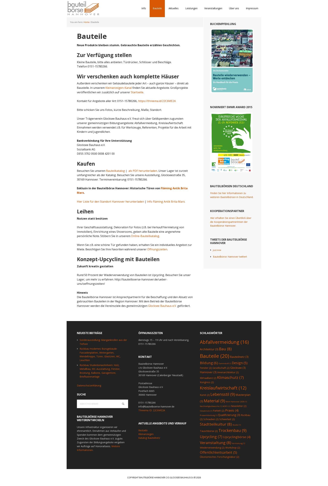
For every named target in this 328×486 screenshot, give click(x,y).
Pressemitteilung (208, 415)
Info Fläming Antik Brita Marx (166, 201)
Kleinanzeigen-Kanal (118, 88)
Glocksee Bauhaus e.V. (162, 306)
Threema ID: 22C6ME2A (151, 410)
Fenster (206, 367)
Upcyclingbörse (236, 437)
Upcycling (211, 436)
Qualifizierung (229, 415)
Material (214, 401)
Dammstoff (225, 363)
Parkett (218, 410)
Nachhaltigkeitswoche (211, 406)
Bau (225, 348)
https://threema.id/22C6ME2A (157, 101)
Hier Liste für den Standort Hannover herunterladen (110, 201)
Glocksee (238, 368)
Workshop (232, 447)
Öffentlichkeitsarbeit (218, 452)
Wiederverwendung (212, 447)
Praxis (231, 410)
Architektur (209, 349)
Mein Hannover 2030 (236, 401)
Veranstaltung (215, 442)
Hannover (208, 372)
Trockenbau (232, 430)
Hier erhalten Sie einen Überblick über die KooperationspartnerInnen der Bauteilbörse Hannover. (230, 221)
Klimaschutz (230, 377)
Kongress (207, 382)
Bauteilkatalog (115, 171)
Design (239, 363)
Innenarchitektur (228, 372)
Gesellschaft (221, 367)
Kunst (205, 395)
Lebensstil (222, 394)
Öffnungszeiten (157, 249)
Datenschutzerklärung (89, 385)
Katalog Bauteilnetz (149, 437)
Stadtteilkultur (216, 424)
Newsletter (239, 406)
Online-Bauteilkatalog (145, 236)
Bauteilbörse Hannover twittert (230, 256)
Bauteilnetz (239, 357)
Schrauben (211, 419)
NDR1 (226, 406)
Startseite (137, 92)
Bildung (209, 362)
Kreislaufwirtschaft (223, 388)
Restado (143, 430)
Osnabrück (206, 411)
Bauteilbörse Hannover (89, 8)
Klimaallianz (208, 378)
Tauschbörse (209, 431)
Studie (237, 425)
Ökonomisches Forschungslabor (219, 456)
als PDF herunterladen (142, 171)
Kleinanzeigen (146, 434)
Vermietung (238, 443)
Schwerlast (227, 419)
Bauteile (214, 356)
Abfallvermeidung (224, 342)
